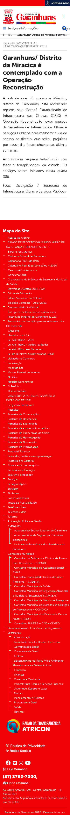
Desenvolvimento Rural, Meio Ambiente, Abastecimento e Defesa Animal (37, 663)
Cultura (18, 656)
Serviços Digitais (17, 484)
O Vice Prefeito (17, 391)
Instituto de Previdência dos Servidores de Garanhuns (38, 547)
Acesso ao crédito (19, 237)
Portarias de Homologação (24, 437)
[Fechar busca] (64, 28)
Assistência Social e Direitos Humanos (37, 642)
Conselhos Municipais (21, 553)
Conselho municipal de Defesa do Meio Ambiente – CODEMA (38, 579)
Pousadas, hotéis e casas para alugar (30, 456)
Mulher (18, 693)
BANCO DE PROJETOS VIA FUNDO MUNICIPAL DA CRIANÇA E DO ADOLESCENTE (36, 244)
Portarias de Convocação (23, 414)
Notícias (13, 34)
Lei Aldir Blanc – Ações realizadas (28, 344)
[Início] (4, 35)
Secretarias (14, 632)
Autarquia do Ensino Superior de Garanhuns (40, 530)
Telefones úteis (17, 512)
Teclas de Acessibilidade (22, 502)
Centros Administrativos (22, 270)
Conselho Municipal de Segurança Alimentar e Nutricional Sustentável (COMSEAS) (40, 593)
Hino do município (19, 335)
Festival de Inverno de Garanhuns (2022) (32, 316)
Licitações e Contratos (21, 358)
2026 (37, 812)
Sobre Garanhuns (18, 498)
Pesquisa (13, 409)
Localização (15, 363)
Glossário (13, 330)
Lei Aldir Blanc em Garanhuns (26, 349)
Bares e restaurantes (20, 251)
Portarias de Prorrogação (23, 446)
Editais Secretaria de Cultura (24, 298)
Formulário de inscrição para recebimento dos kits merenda (35, 324)
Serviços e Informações (23, 28)
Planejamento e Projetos (29, 697)
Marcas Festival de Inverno (24, 372)
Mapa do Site (16, 367)
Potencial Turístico (19, 451)
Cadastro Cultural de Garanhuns (27, 256)
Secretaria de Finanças (21, 470)
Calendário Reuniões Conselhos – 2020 (32, 265)
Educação (20, 670)
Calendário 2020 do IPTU (23, 261)
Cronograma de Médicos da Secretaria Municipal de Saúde (36, 282)
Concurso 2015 (17, 274)
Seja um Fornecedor (20, 474)
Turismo (13, 516)
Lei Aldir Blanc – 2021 (21, 340)
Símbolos (13, 493)
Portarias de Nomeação (22, 442)
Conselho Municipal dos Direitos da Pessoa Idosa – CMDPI (40, 616)
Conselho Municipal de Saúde (32, 586)
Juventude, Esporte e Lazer (30, 688)
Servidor (13, 488)
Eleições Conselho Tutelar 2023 (27, 302)
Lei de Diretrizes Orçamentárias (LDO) (31, 353)
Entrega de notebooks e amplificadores (32, 312)
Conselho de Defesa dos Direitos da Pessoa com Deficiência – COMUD (40, 561)
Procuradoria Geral (25, 702)
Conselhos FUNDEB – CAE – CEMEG (37, 623)
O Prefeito (14, 386)
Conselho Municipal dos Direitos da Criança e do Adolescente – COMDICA (41, 607)
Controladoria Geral (26, 651)
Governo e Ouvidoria (27, 679)
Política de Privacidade (27, 746)
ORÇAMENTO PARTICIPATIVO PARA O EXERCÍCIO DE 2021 (30, 398)
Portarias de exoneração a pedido (28, 428)
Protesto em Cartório (21, 460)
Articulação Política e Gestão (25, 521)
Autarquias (14, 525)
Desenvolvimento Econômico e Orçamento (34, 628)
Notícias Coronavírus (20, 381)
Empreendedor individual (23, 307)
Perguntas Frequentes (21, 405)
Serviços (13, 479)
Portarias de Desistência (22, 419)
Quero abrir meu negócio (23, 465)
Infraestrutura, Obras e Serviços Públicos (38, 684)
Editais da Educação (20, 293)
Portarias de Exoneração (23, 423)
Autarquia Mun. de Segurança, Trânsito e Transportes (38, 537)
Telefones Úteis (17, 507)
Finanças (19, 674)
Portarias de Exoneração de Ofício (28, 433)
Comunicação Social (26, 646)
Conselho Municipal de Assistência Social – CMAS (39, 570)
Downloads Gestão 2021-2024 (26, 288)
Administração (22, 637)
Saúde (17, 707)
